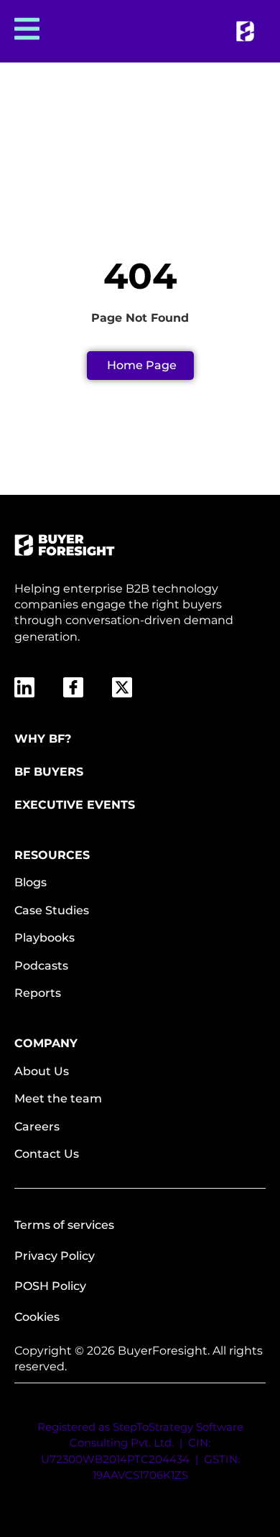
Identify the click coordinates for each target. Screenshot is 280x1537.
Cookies (37, 1317)
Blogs (30, 882)
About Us (41, 1071)
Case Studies (51, 910)
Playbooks (44, 937)
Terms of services (64, 1225)
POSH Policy (50, 1286)
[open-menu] (25, 31)
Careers (37, 1126)
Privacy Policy (54, 1256)
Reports (37, 993)
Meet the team (58, 1098)
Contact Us (46, 1154)
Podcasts (41, 965)
